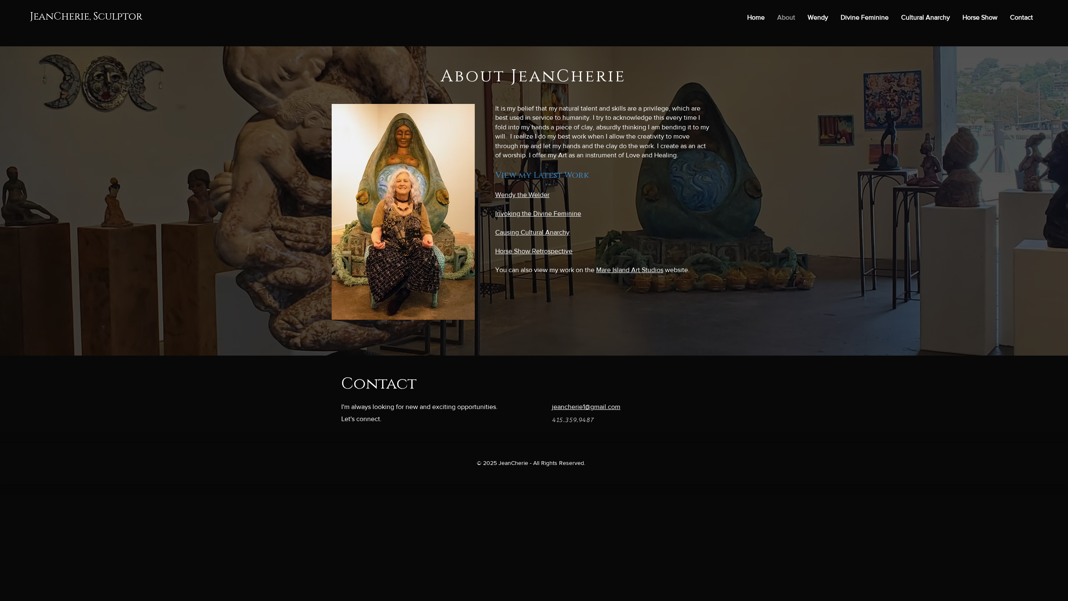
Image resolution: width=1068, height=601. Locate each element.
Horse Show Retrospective (533, 251)
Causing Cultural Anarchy (532, 232)
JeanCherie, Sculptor (86, 16)
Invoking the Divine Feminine (538, 213)
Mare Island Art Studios (629, 269)
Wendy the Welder (522, 194)
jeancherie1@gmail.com (586, 406)
